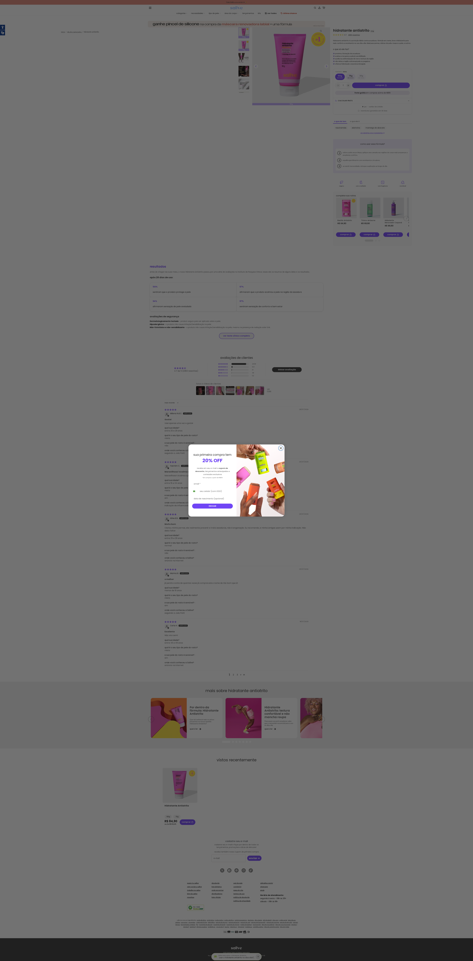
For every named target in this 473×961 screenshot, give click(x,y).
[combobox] (195, 491)
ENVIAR (212, 506)
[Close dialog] (280, 448)
